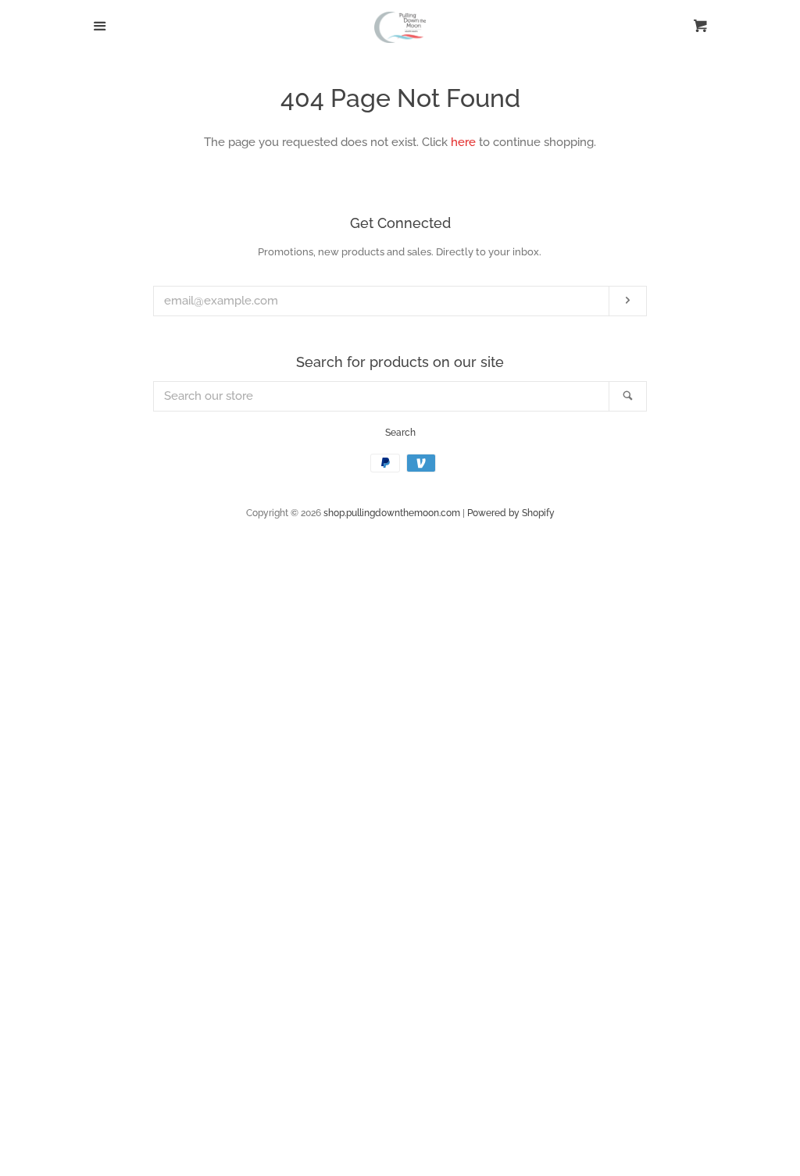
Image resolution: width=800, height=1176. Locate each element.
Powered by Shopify (511, 513)
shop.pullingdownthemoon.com (391, 513)
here (463, 142)
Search (400, 432)
